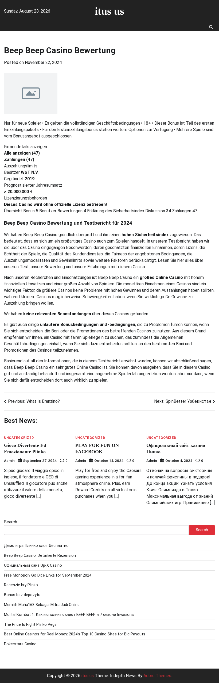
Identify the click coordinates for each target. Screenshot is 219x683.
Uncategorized (19, 438)
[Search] (211, 27)
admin (9, 460)
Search (10, 521)
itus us (109, 11)
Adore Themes (157, 675)
